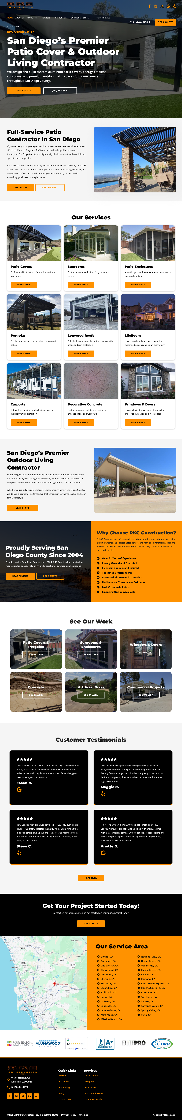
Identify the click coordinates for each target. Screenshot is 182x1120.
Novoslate (169, 1115)
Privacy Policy (68, 1115)
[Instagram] (156, 6)
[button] (38, 18)
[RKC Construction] (20, 5)
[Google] (168, 6)
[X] (162, 6)
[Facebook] (149, 6)
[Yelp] (174, 6)
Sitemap (83, 1115)
